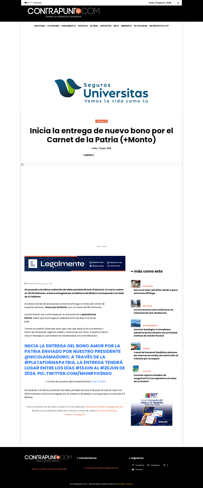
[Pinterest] (110, 155)
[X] (104, 155)
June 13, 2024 (98, 381)
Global (146, 348)
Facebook (139, 465)
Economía (148, 286)
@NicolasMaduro (46, 357)
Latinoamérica (150, 326)
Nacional (147, 306)
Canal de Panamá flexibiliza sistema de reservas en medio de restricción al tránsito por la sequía (156, 355)
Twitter (68, 414)
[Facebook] (98, 155)
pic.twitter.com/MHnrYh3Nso (74, 373)
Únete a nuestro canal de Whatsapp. (49, 469)
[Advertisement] (101, 50)
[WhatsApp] (117, 155)
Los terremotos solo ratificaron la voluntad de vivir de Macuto (153, 311)
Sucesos (147, 371)
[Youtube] (133, 469)
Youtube (138, 469)
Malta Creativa (126, 484)
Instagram (79, 414)
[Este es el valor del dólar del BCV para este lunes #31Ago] (135, 284)
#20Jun (109, 368)
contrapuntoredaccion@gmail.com (104, 406)
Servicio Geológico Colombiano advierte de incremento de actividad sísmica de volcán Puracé (155, 332)
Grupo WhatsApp (108, 410)
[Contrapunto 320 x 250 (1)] (151, 428)
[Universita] (101, 113)
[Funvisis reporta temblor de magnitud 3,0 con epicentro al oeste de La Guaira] (135, 369)
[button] (178, 3)
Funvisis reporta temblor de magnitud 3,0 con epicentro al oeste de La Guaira (155, 378)
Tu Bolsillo (101, 121)
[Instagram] (148, 465)
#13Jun (84, 368)
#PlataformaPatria (49, 362)
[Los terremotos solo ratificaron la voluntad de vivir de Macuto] (135, 303)
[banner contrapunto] (74, 273)
